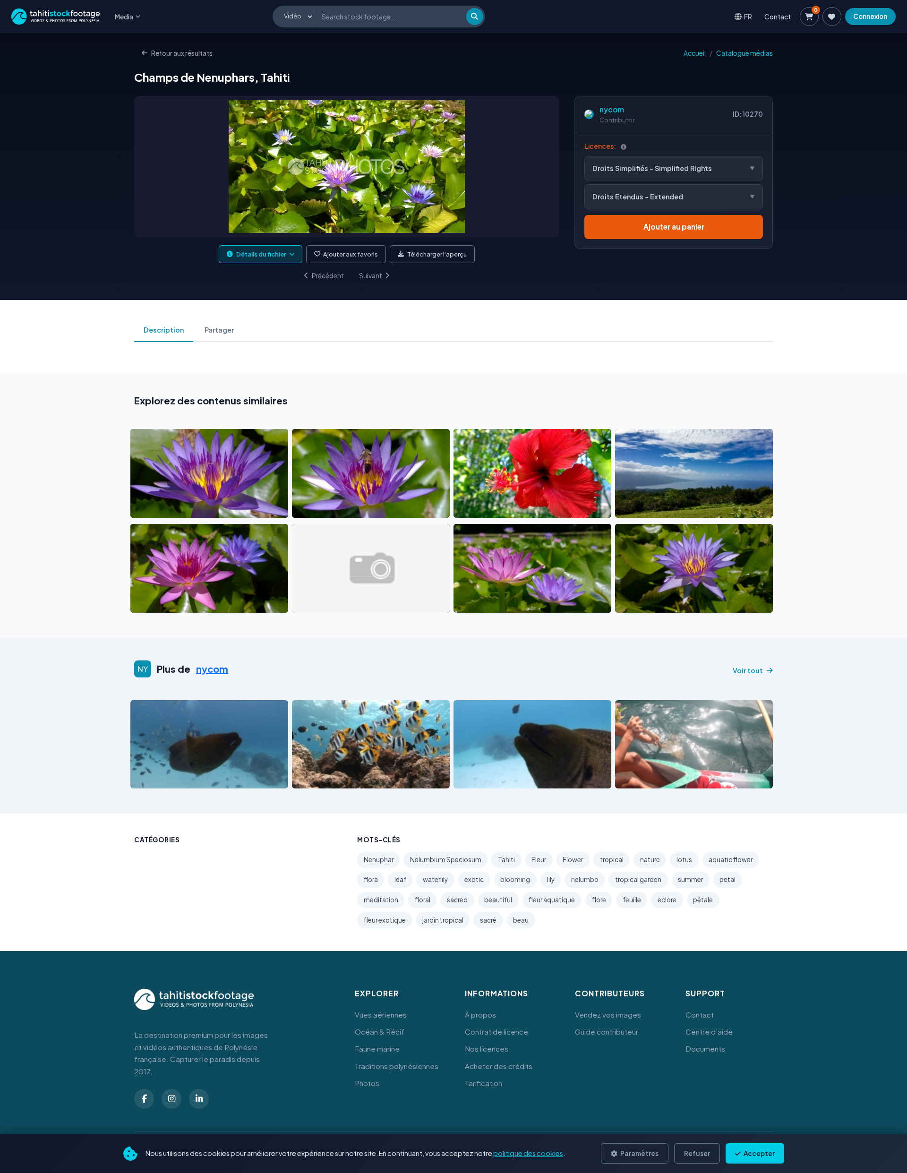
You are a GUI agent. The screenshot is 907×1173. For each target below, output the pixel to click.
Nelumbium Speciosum (445, 860)
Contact (777, 16)
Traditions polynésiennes (396, 1066)
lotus (684, 860)
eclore (667, 900)
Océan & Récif (379, 1031)
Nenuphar (379, 860)
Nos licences (486, 1048)
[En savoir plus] (623, 146)
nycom (611, 109)
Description (164, 329)
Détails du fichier (261, 254)
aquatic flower (731, 860)
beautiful (498, 900)
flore (599, 900)
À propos (480, 1014)
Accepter (759, 1153)
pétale (703, 900)
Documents (705, 1048)
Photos (367, 1083)
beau (521, 920)
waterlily (435, 879)
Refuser (697, 1153)
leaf (400, 879)
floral (422, 900)
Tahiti (506, 860)
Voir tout (748, 670)
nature (650, 860)
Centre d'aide (709, 1031)
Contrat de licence (496, 1031)
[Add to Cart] (143, 507)
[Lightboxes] (831, 16)
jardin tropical (442, 920)
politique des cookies (528, 1153)
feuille (632, 900)
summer (690, 879)
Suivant (370, 276)
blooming (515, 879)
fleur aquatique (552, 900)
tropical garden (638, 879)
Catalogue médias (744, 53)
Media (124, 16)
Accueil (695, 53)
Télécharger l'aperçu (437, 254)
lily (551, 879)
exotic (474, 879)
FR (748, 16)
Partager (219, 329)
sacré (488, 920)
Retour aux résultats (182, 53)
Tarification (483, 1083)
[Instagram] (171, 1099)
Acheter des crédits (498, 1066)
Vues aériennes (381, 1014)
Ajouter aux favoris (350, 254)
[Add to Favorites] (161, 507)
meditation (381, 900)
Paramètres (639, 1153)
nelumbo (585, 879)
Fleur (538, 860)
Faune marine (377, 1048)
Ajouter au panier (673, 226)
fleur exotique (385, 920)
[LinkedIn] (199, 1099)
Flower (573, 860)
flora (371, 879)
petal (727, 879)
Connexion (870, 16)
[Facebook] (144, 1099)
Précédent (327, 276)
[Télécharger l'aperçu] (179, 507)
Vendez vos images (608, 1014)
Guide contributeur (606, 1031)
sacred (457, 900)
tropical (612, 860)
